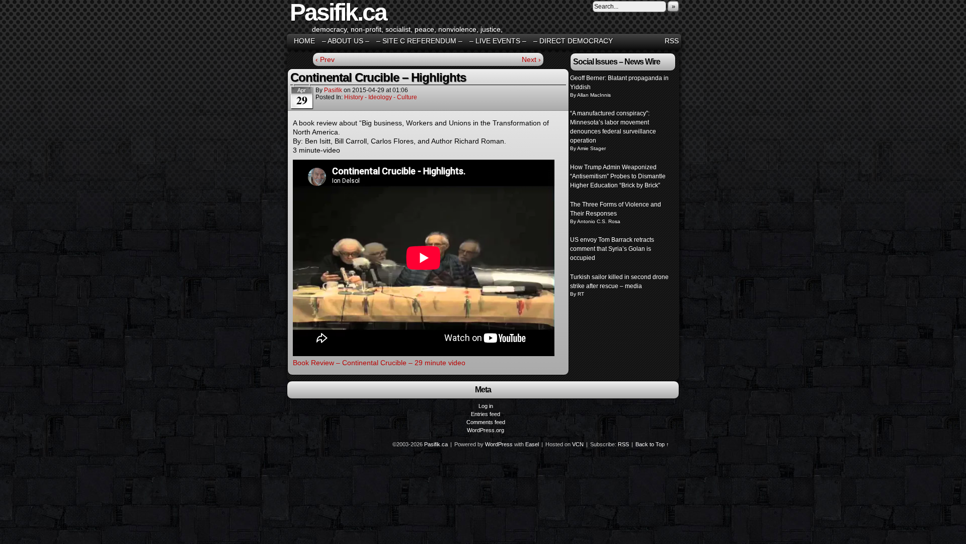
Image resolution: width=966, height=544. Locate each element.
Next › (531, 59)
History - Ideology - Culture (380, 97)
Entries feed (485, 414)
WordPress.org (485, 430)
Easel (532, 444)
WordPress (499, 444)
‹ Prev (325, 59)
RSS (672, 41)
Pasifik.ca (436, 444)
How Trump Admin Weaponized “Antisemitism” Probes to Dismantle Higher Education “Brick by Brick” (618, 176)
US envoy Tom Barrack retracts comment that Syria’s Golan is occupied (612, 248)
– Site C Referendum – (419, 41)
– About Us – (345, 41)
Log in (485, 406)
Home (304, 41)
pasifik (333, 90)
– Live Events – (497, 41)
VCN (578, 444)
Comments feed (485, 422)
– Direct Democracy (573, 41)
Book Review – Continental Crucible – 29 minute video (379, 363)
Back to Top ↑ (652, 444)
